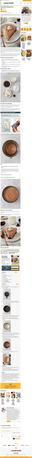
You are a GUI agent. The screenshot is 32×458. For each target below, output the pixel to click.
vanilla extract (7, 281)
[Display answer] (19, 167)
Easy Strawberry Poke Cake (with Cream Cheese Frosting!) (13, 402)
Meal (5, 5)
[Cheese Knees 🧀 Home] (8, 3)
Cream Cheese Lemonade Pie (8, 400)
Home (1, 5)
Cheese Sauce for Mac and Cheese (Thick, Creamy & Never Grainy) (23, 46)
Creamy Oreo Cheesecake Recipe (19, 400)
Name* (1, 435)
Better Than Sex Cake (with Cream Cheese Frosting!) (2, 401)
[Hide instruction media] (18, 284)
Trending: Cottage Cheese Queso (27, 0)
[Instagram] (16, 453)
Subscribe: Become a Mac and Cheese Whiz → (5, 0)
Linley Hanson (4, 8)
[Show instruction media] (17, 284)
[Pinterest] (17, 453)
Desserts (8, 5)
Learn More (8, 421)
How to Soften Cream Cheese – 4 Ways (6, 115)
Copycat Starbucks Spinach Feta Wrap (29, 43)
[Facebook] (0, 2)
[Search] (31, 3)
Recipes (3, 5)
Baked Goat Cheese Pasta (29, 59)
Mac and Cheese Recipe (23, 59)
